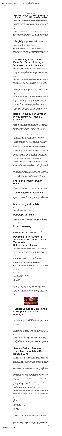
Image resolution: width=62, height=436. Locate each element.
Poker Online (4, 3)
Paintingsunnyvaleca (31, 2)
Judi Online (9, 1)
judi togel (31, 319)
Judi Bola (3, 1)
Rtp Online (10, 3)
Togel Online (4, 5)
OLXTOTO (13, 427)
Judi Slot (14, 1)
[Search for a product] (59, 3)
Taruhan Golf (16, 3)
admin (34, 13)
